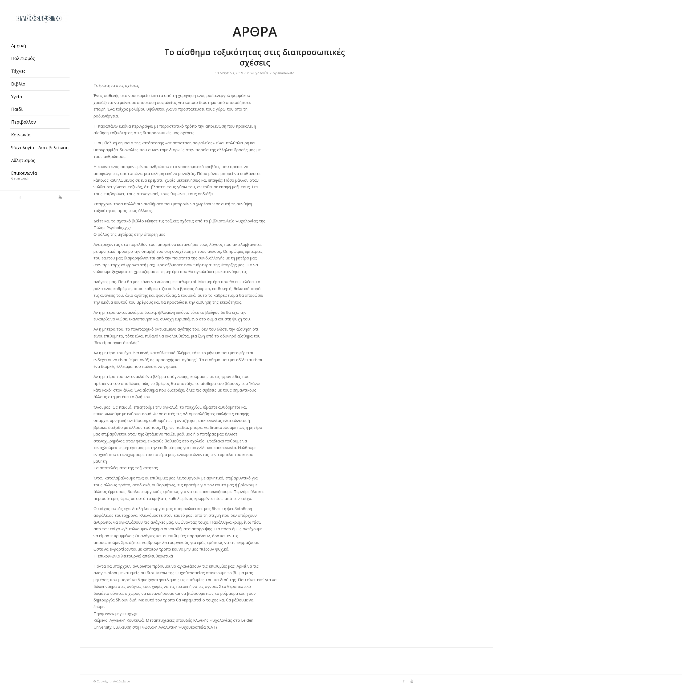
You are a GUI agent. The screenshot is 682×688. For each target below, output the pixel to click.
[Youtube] (60, 197)
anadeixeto (285, 73)
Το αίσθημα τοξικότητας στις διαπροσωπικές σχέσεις (254, 57)
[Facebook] (20, 197)
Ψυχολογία (259, 73)
